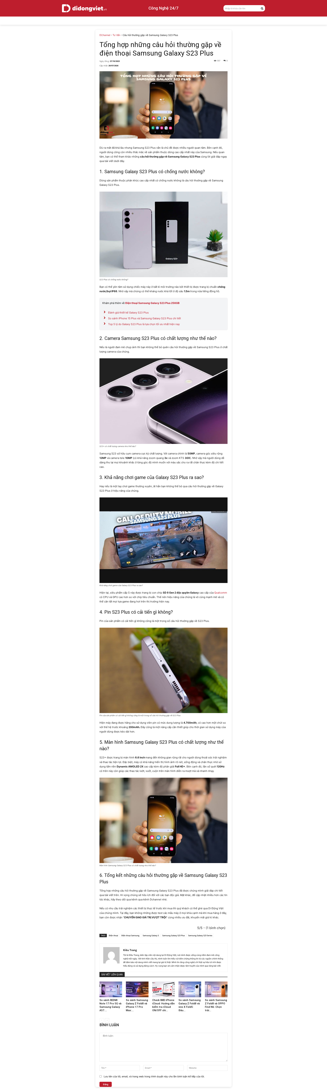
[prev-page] (101, 1020)
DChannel (104, 35)
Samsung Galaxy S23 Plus (173, 935)
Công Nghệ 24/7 (163, 8)
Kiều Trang (130, 950)
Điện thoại (113, 935)
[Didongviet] (84, 8)
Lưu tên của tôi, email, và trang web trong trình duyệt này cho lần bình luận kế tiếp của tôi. (154, 1076)
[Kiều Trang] (111, 957)
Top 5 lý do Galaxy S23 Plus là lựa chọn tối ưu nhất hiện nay (144, 324)
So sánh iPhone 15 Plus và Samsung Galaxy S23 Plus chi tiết (144, 318)
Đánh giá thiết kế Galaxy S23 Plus (128, 312)
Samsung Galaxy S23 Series (200, 935)
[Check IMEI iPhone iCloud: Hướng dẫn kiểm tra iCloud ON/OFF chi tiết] (163, 989)
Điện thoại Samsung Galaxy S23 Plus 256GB (152, 303)
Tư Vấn (116, 35)
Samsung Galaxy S (151, 935)
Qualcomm (220, 592)
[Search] (262, 8)
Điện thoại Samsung (130, 935)
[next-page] (107, 1020)
